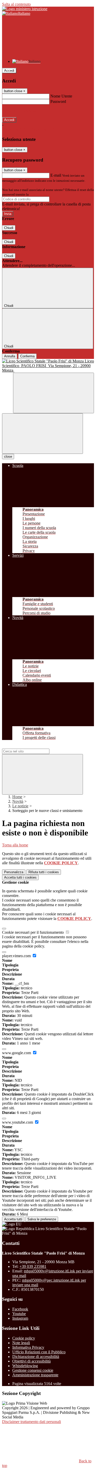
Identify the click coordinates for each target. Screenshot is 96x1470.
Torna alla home (15, 845)
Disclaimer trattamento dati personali (31, 1421)
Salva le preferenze (41, 1219)
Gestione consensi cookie (32, 1370)
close (8, 456)
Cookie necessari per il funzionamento (33, 932)
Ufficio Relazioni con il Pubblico (39, 1352)
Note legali (21, 1343)
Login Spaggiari (40, 194)
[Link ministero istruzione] (24, 9)
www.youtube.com (18, 1122)
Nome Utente (61, 96)
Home (17, 797)
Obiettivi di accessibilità (31, 1361)
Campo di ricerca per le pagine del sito (33, 746)
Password (58, 101)
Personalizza (13, 872)
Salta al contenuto (16, 4)
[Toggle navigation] (42, 433)
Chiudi (8, 228)
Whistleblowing (25, 1366)
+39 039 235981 (32, 1266)
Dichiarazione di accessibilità (35, 1356)
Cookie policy (23, 1338)
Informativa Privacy (28, 1347)
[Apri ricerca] (53, 393)
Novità (17, 801)
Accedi (9, 70)
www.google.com (17, 1053)
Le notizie (20, 806)
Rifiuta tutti (43, 872)
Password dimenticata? (20, 110)
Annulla (9, 356)
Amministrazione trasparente (35, 1375)
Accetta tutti (20, 877)
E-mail (55, 175)
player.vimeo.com (17, 956)
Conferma (27, 356)
